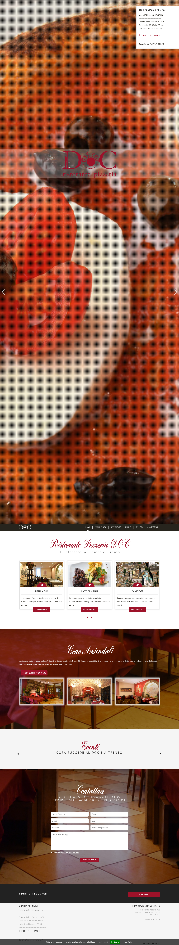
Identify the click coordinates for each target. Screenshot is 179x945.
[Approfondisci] (54, 574)
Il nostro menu (149, 35)
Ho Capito (115, 942)
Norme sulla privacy (70, 853)
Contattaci (152, 527)
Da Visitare (116, 527)
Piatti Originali (89, 591)
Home (87, 527)
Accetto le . (66, 853)
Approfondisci (41, 609)
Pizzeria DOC (100, 527)
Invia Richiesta (89, 860)
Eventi (128, 527)
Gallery (139, 527)
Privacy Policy (127, 942)
